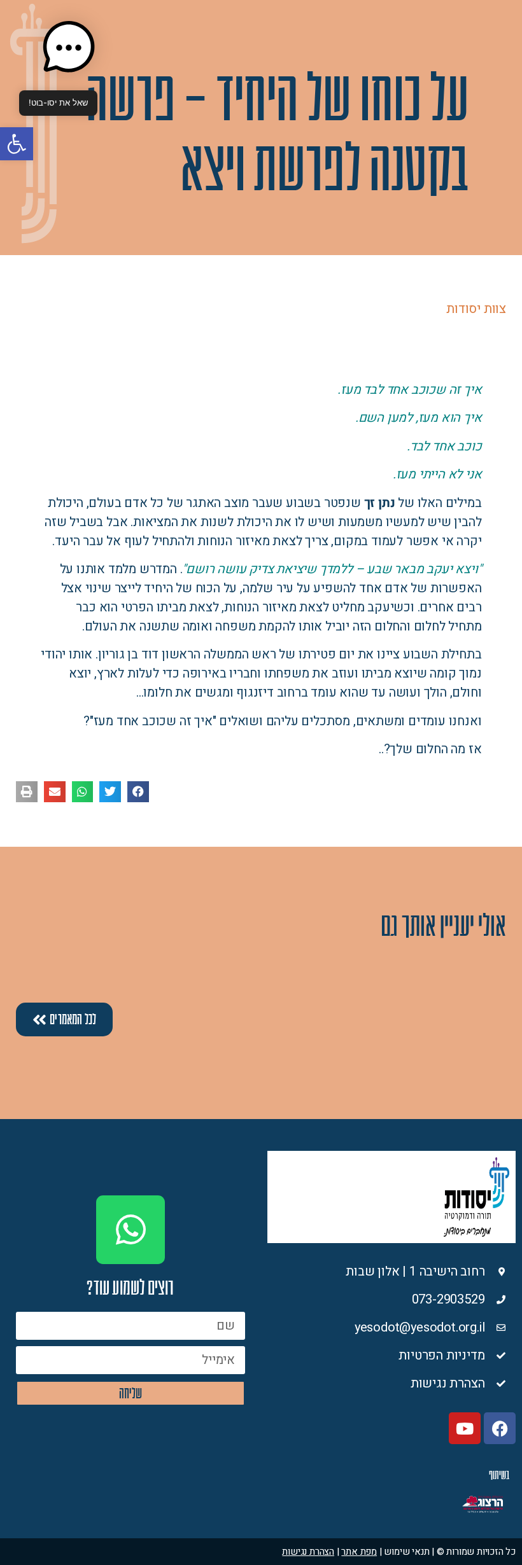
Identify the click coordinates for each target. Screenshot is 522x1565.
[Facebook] (500, 1428)
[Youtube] (465, 1428)
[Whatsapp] (130, 1229)
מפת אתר (359, 1552)
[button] (16, 143)
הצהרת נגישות (308, 1552)
